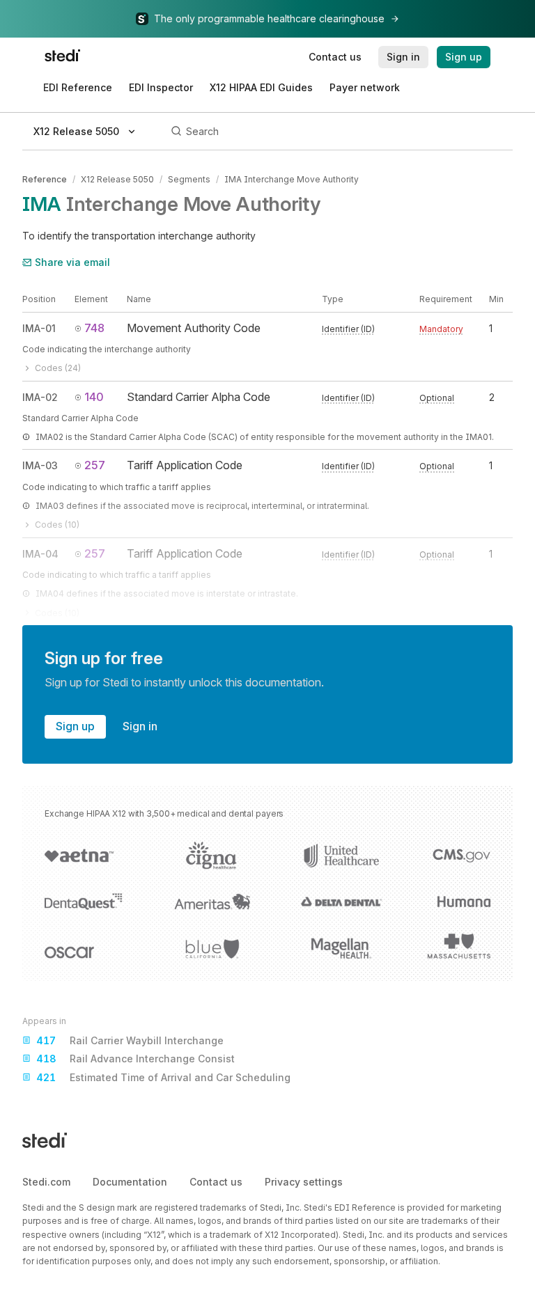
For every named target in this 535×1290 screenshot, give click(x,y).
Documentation (130, 1182)
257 (94, 465)
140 (94, 397)
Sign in (140, 726)
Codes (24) (58, 368)
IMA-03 (40, 465)
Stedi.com (46, 1182)
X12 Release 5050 (117, 179)
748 (94, 328)
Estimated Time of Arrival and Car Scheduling (163, 1077)
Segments (189, 179)
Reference (44, 179)
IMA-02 (40, 397)
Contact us (215, 1182)
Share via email (72, 262)
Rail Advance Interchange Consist (135, 1058)
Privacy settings (304, 1182)
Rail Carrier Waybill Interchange (130, 1040)
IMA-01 (39, 328)
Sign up (75, 726)
